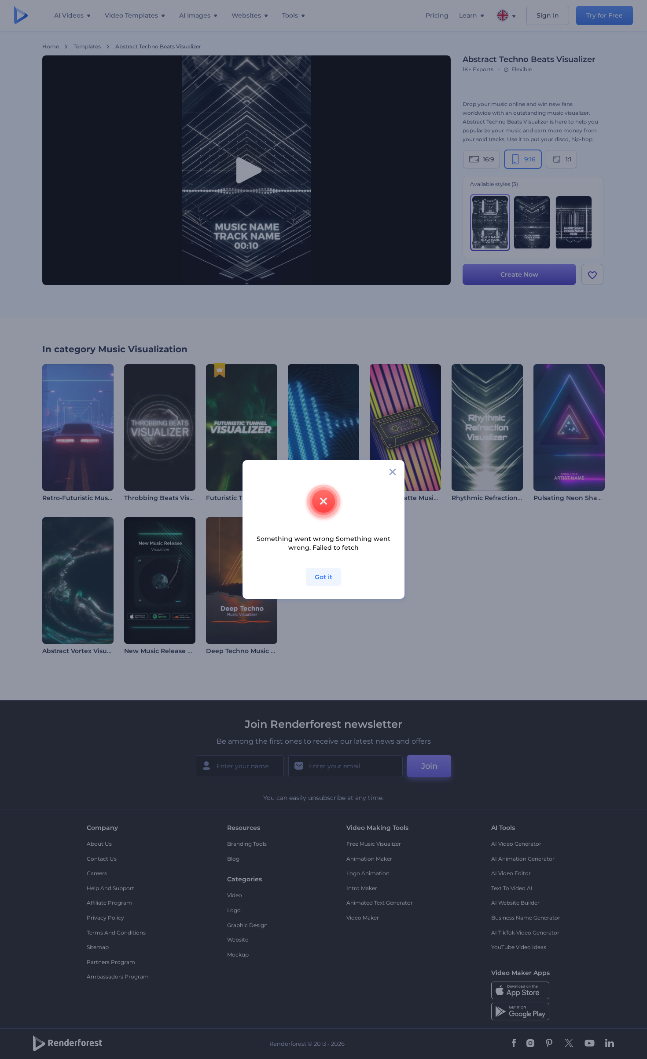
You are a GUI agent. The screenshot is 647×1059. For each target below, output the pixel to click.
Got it (323, 577)
